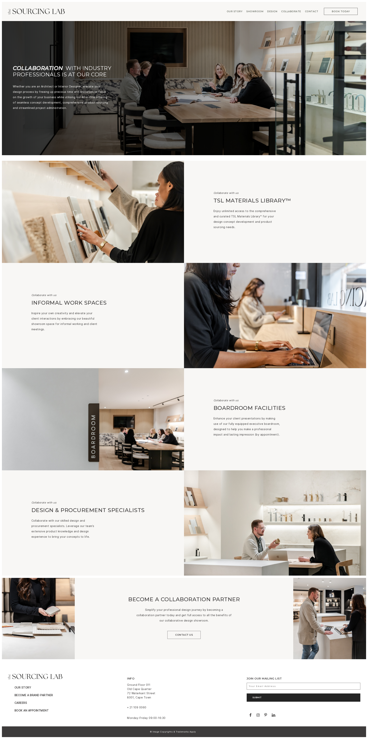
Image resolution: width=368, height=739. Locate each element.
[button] (184, 635)
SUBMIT (257, 697)
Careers (21, 702)
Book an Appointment (32, 710)
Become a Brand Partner (34, 695)
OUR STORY (23, 687)
